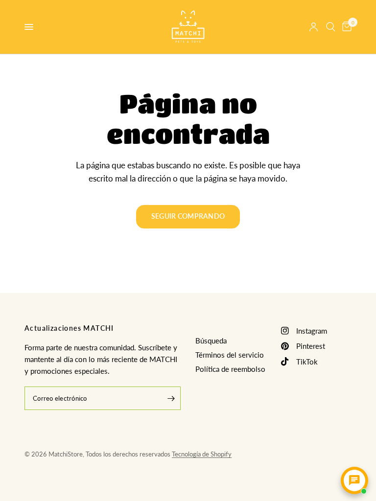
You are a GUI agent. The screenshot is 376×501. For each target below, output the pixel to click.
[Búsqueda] (331, 27)
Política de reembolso (230, 368)
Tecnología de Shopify (202, 454)
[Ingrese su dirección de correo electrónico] (171, 398)
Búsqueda (211, 340)
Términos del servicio (229, 354)
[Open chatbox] (354, 480)
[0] (345, 27)
